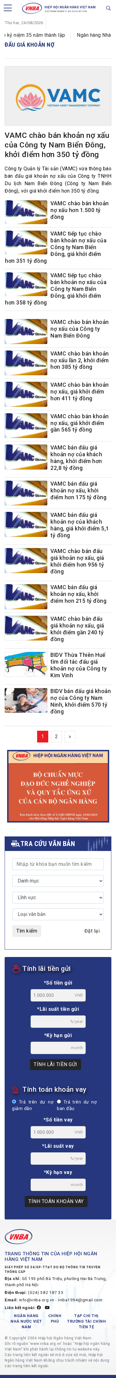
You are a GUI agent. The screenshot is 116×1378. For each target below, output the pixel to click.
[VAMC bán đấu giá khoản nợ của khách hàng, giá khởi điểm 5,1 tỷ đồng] (26, 524)
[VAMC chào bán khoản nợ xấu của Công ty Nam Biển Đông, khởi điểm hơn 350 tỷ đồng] (58, 97)
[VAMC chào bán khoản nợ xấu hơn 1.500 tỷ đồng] (26, 212)
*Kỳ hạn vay (58, 1172)
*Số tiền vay (58, 1120)
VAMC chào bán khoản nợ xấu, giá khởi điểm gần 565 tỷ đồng (79, 423)
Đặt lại (92, 931)
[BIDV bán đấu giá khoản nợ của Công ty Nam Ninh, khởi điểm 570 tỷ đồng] (26, 700)
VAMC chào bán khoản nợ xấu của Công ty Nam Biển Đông (79, 329)
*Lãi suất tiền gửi (58, 1009)
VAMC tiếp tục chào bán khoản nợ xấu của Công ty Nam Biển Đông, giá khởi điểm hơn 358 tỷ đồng (55, 289)
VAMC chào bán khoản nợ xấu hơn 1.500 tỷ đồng (79, 210)
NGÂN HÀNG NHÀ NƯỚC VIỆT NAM (26, 1321)
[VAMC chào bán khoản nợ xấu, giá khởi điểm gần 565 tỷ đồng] (26, 425)
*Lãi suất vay (58, 1146)
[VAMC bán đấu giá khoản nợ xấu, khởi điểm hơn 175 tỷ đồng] (26, 493)
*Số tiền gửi (58, 983)
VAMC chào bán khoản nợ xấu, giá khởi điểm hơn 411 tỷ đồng (79, 392)
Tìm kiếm (26, 931)
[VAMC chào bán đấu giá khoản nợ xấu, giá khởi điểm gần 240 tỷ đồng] (26, 628)
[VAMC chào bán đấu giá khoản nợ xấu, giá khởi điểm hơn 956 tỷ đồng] (26, 560)
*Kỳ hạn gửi (58, 1035)
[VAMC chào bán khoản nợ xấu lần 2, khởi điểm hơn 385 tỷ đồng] (26, 363)
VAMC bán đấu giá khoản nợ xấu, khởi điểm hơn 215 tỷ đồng (78, 594)
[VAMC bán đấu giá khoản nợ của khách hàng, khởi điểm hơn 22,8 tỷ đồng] (26, 457)
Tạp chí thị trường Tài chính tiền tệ (86, 1321)
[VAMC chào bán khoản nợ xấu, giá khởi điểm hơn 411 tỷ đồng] (26, 394)
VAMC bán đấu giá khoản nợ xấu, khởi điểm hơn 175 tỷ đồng (78, 490)
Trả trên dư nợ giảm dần (32, 1105)
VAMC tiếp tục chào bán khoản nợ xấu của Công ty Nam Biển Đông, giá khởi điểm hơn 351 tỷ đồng (55, 247)
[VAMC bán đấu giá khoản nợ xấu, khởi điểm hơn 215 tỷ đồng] (26, 596)
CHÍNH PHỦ (55, 1319)
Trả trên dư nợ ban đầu (77, 1105)
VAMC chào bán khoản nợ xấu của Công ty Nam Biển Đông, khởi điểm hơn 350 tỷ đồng (57, 145)
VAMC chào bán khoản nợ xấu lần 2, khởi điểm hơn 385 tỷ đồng (79, 360)
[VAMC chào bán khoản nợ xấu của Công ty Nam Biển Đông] (26, 331)
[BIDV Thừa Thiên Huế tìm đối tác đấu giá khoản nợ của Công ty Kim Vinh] (26, 664)
